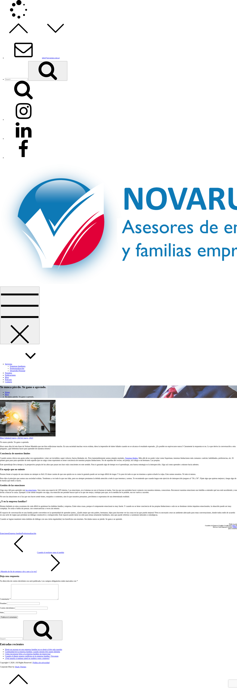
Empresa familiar (15, 533)
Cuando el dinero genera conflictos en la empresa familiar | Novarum (31, 656)
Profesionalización (17, 368)
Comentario (5, 599)
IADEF (235, 527)
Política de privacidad (41, 663)
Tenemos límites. (131, 458)
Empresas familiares (17, 366)
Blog (7, 377)
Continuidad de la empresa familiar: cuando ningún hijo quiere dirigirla (32, 652)
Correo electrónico (7, 608)
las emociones (31, 490)
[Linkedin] (23, 139)
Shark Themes (20, 667)
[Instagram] (23, 120)
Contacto (8, 382)
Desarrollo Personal (17, 371)
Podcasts (8, 380)
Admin (7, 438)
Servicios (8, 364)
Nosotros (8, 373)
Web (2, 612)
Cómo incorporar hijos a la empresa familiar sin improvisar (27, 654)
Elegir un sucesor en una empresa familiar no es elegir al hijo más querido (33, 649)
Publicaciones (10, 375)
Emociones (4, 533)
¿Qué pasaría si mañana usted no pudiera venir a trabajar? (27, 658)
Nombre (3, 603)
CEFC (234, 525)
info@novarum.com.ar (51, 58)
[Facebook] (23, 158)
